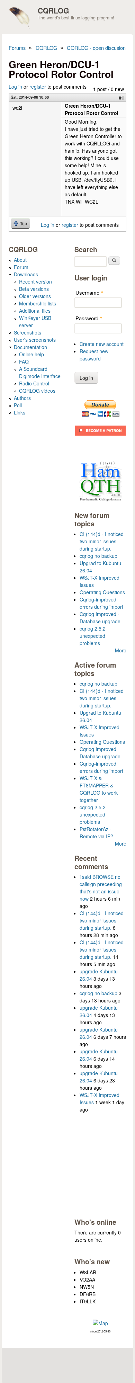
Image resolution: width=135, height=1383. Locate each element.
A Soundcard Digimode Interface (40, 372)
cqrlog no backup (98, 555)
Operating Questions (102, 592)
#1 (121, 97)
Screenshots (27, 332)
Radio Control (34, 383)
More (120, 650)
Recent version (35, 281)
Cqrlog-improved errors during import (101, 603)
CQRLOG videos (37, 390)
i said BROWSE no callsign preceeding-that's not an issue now (102, 887)
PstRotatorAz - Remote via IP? (96, 833)
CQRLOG (53, 10)
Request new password (94, 355)
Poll (18, 405)
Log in (15, 86)
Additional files (35, 310)
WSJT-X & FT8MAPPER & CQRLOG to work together (99, 789)
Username (89, 292)
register (37, 86)
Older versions (35, 296)
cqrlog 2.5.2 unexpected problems (93, 635)
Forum (21, 267)
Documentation (30, 346)
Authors (22, 397)
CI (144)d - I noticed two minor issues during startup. (102, 541)
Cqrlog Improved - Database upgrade (100, 617)
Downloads (26, 274)
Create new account (102, 343)
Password (88, 318)
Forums (17, 47)
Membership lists (37, 303)
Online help (31, 354)
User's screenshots (35, 339)
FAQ (24, 361)
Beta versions (34, 288)
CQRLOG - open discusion (96, 47)
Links (19, 412)
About (20, 259)
